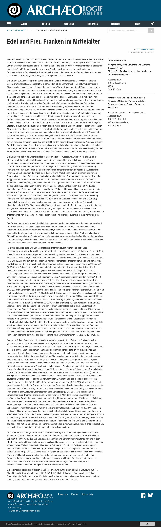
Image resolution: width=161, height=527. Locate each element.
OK (147, 523)
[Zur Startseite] (55, 10)
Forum (137, 23)
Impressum (63, 494)
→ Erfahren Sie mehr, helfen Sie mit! (24, 510)
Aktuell (24, 23)
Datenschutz (87, 494)
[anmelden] (152, 24)
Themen (46, 23)
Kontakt (74, 494)
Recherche (69, 23)
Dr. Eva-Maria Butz (146, 49)
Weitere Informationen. (77, 524)
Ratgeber (115, 23)
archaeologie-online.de (16, 30)
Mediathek (92, 23)
